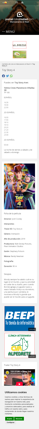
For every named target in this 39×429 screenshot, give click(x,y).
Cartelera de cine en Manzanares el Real (16, 64)
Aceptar (9, 419)
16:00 (6, 117)
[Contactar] (17, 2)
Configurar (10, 422)
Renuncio (19, 419)
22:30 (6, 132)
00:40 (6, 145)
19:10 (6, 125)
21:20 (6, 130)
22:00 (6, 107)
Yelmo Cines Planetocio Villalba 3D (19, 88)
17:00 (6, 120)
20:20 (6, 127)
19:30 (6, 105)
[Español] (4, 2)
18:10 (6, 122)
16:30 (6, 102)
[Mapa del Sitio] (22, 2)
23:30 (6, 135)
